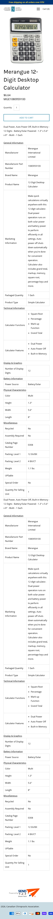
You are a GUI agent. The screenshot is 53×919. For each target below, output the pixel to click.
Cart (46, 9)
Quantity (8, 107)
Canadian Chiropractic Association (22, 906)
